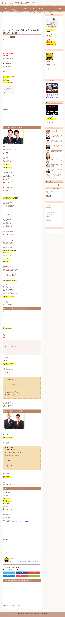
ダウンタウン (20, 605)
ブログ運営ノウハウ (50, 214)
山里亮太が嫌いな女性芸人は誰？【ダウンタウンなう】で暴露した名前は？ (56, 160)
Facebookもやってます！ (51, 227)
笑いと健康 (48, 220)
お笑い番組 (48, 205)
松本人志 (25, 605)
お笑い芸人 (48, 207)
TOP (11, 12)
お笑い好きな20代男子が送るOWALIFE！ (19, 3)
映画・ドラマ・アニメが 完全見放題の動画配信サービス (15, 9)
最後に (5, 92)
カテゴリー (24, 8)
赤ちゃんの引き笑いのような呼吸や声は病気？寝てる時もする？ (56, 131)
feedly (34, 575)
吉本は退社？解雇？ (7, 89)
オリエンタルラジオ (9, 605)
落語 (47, 223)
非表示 (10, 86)
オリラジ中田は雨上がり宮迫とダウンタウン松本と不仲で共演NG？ (16, 521)
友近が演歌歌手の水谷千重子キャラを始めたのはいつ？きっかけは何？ (56, 165)
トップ (6, 8)
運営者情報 (41, 8)
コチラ (55, 75)
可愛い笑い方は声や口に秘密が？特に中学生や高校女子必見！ (56, 175)
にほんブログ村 (48, 192)
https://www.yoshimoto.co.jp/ (9, 429)
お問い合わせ (58, 8)
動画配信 (48, 216)
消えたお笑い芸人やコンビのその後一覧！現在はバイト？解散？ (56, 170)
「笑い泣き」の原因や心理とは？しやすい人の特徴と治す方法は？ (56, 156)
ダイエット (48, 210)
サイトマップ (32, 8)
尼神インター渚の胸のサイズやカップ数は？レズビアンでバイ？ (56, 136)
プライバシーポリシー (50, 9)
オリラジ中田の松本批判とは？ (9, 88)
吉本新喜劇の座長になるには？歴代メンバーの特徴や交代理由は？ (56, 141)
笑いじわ (48, 218)
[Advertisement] (22, 22)
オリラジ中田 (15, 605)
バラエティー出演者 (50, 212)
